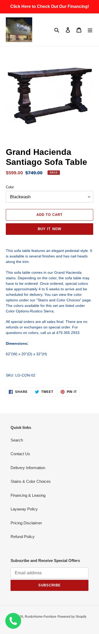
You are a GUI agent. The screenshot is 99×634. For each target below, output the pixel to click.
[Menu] (90, 29)
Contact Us (20, 454)
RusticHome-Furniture (40, 616)
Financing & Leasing (28, 495)
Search (17, 440)
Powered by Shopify (72, 616)
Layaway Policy (24, 509)
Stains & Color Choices (31, 481)
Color (10, 187)
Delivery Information (28, 467)
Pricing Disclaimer (26, 523)
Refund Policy (23, 536)
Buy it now (49, 229)
